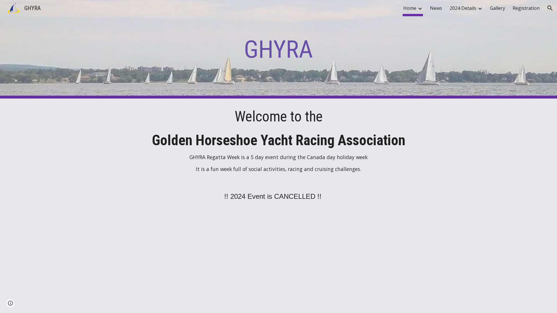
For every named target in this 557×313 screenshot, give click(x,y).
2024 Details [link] (463, 8)
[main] (278, 49)
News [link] (436, 8)
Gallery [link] (497, 8)
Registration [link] (526, 8)
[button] (550, 8)
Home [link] (409, 8)
